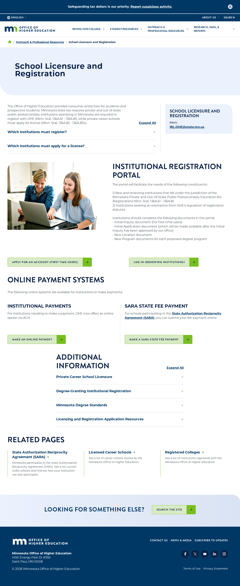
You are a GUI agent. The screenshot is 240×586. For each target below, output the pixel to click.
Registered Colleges (182, 452)
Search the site (169, 509)
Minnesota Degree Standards (81, 405)
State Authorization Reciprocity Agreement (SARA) (40, 454)
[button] (82, 132)
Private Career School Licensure (84, 377)
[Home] (29, 29)
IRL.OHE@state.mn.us (187, 127)
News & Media (181, 540)
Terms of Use (191, 568)
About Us (209, 17)
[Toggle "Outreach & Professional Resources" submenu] (187, 29)
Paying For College (86, 29)
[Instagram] (224, 556)
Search (229, 17)
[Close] (230, 6)
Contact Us (159, 540)
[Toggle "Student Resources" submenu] (141, 29)
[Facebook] (185, 556)
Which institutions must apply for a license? (46, 146)
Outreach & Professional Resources (166, 29)
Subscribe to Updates (211, 540)
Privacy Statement (215, 568)
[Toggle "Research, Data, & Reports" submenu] (234, 29)
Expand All (147, 123)
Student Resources (124, 29)
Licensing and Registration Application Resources (100, 419)
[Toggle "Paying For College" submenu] (103, 29)
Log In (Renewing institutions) (159, 262)
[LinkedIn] (214, 556)
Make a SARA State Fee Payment (154, 339)
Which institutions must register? (37, 132)
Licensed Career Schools (110, 452)
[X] (195, 556)
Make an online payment (32, 339)
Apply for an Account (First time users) (45, 262)
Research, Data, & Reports (206, 29)
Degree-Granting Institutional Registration (93, 391)
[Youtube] (204, 556)
